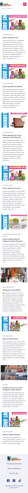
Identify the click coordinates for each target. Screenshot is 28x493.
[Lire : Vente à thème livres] (14, 323)
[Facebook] (8, 480)
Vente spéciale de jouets (12, 188)
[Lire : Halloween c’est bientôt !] (14, 275)
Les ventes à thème (8, 34)
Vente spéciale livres (10, 38)
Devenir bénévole (14, 468)
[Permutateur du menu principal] (24, 4)
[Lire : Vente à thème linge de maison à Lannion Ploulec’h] (14, 222)
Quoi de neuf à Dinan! (8, 287)
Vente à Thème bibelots (11, 435)
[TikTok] (19, 480)
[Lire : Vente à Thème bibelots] (14, 419)
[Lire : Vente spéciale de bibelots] (14, 71)
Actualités (5, 384)
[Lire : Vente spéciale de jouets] (14, 173)
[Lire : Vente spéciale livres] (14, 22)
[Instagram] (14, 480)
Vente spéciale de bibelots (13, 86)
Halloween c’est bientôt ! (12, 290)
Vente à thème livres (10, 339)
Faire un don (14, 473)
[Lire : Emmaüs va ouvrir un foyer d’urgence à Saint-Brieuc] (14, 372)
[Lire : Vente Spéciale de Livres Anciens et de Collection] (14, 120)
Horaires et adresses (14, 464)
